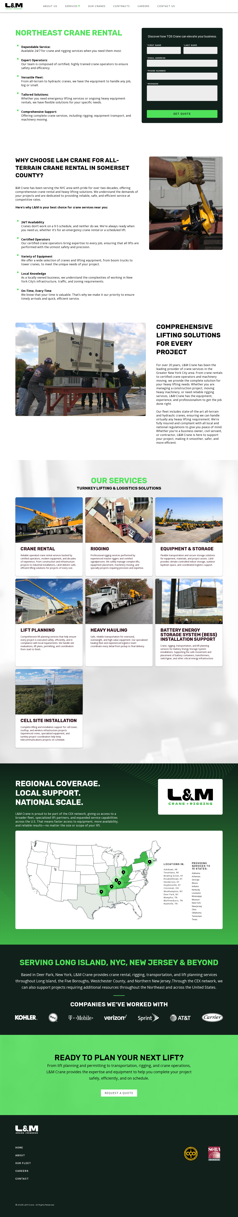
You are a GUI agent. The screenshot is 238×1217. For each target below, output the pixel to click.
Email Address (156, 58)
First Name (154, 45)
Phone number (156, 71)
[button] (72, 6)
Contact (22, 1179)
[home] (14, 6)
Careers (21, 1171)
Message (153, 84)
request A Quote (119, 1093)
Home (19, 1148)
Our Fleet (23, 1163)
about (20, 1155)
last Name (190, 45)
